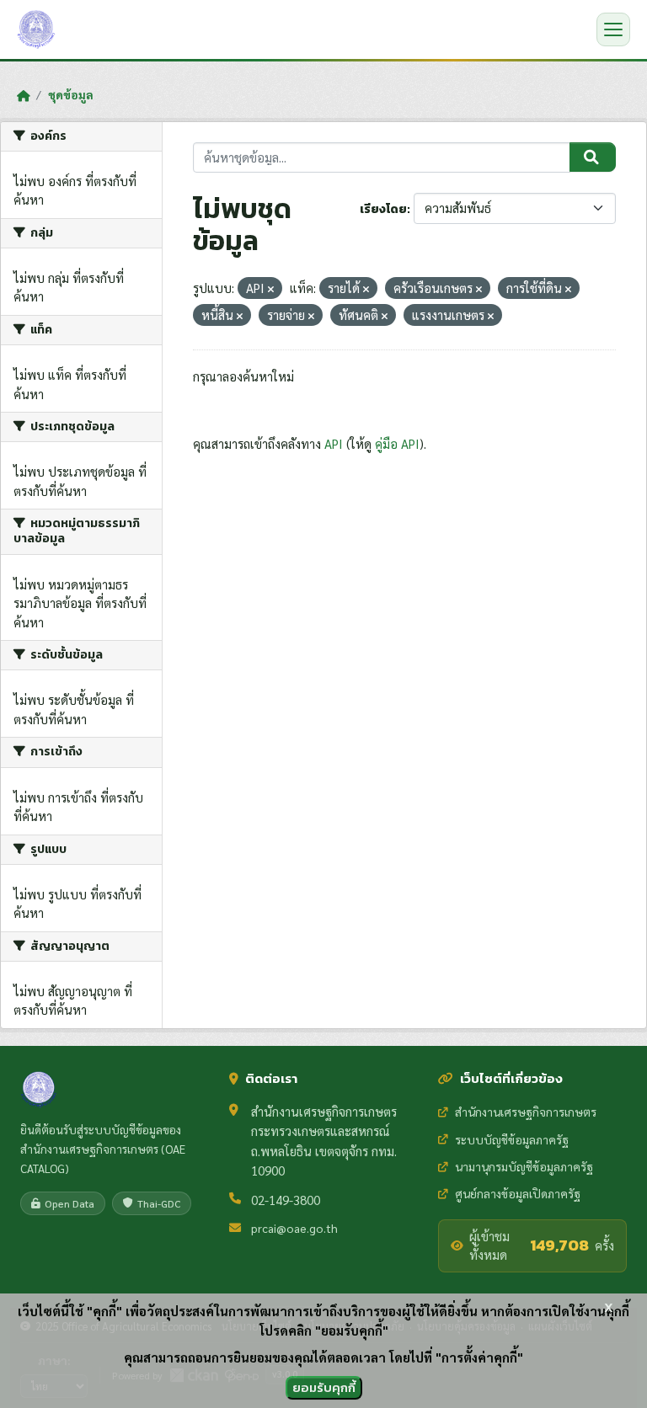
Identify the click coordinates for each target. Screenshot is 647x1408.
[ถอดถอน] (271, 289)
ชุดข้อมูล (71, 94)
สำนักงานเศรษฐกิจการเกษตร (525, 1111)
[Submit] (592, 157)
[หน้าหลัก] (23, 95)
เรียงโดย (383, 209)
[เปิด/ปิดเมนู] (613, 29)
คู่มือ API (397, 443)
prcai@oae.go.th (294, 1227)
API (333, 443)
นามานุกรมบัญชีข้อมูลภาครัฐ (524, 1166)
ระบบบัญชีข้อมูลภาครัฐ (512, 1139)
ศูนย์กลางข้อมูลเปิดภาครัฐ (517, 1193)
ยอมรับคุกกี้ (324, 1387)
